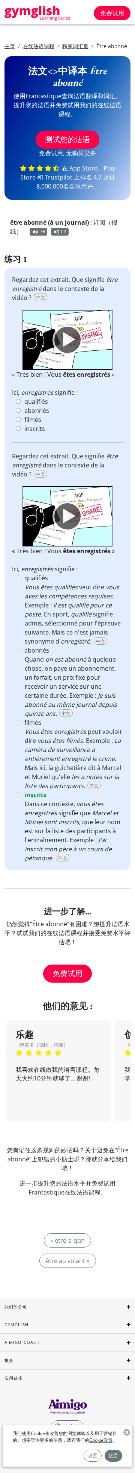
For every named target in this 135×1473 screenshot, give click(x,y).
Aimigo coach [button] (22, 1342)
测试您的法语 (67, 139)
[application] (67, 340)
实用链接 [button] (13, 1378)
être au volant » (68, 1261)
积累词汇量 (75, 46)
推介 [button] (9, 1360)
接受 (113, 1455)
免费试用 (112, 13)
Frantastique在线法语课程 (64, 1192)
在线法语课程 (38, 46)
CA (64, 231)
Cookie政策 (100, 1440)
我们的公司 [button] (15, 1306)
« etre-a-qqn (67, 1240)
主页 (9, 46)
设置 (92, 1455)
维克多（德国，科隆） (44, 1044)
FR (42, 231)
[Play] (67, 340)
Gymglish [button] (16, 1324)
